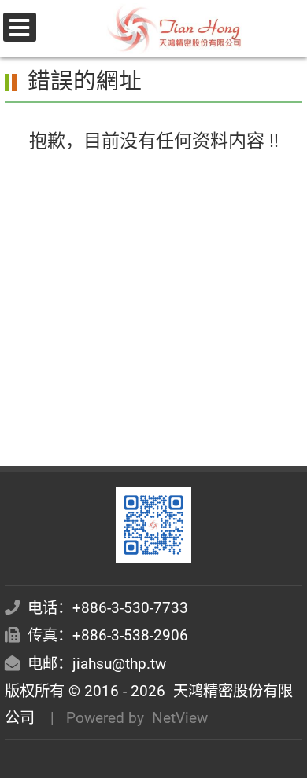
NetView (180, 718)
